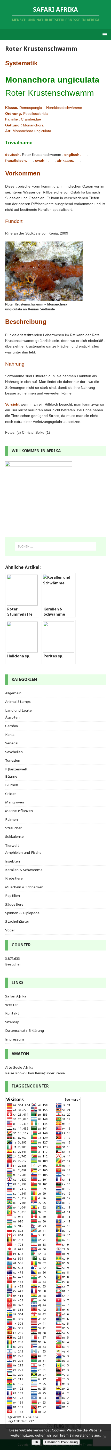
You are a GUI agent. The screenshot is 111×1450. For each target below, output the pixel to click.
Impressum (14, 1039)
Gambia (11, 726)
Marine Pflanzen (19, 810)
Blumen (11, 785)
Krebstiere (14, 878)
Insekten (12, 861)
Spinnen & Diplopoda (22, 913)
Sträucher (13, 828)
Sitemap (12, 1022)
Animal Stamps (18, 701)
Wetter (11, 1005)
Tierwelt (12, 845)
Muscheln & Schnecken (24, 887)
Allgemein (13, 693)
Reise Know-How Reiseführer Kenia (35, 1073)
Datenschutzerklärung (61, 1442)
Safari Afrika (15, 996)
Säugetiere (14, 904)
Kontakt (12, 1013)
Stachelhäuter (17, 921)
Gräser (10, 793)
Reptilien (12, 895)
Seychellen (14, 752)
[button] (104, 34)
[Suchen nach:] (55, 546)
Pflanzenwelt (16, 769)
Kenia (9, 734)
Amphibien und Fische (23, 852)
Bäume (11, 776)
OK (36, 1442)
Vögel (9, 930)
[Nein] (104, 1436)
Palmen (11, 819)
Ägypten (12, 717)
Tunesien (12, 760)
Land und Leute (18, 710)
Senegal (11, 743)
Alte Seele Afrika (19, 1067)
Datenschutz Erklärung (24, 1030)
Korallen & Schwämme (24, 870)
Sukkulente (14, 836)
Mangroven (14, 802)
